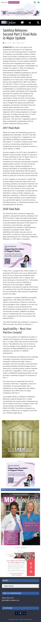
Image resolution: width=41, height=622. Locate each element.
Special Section (14, 2)
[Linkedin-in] (38, 2)
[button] (29, 22)
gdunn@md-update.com (10, 600)
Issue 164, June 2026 (20, 547)
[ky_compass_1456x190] (20, 15)
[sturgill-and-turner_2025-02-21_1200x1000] (20, 564)
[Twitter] (20, 613)
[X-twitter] (34, 2)
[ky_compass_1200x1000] (20, 474)
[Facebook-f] (16, 613)
